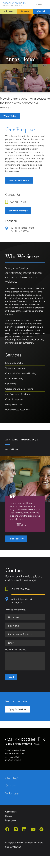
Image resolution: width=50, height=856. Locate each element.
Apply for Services (17, 709)
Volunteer (8, 11)
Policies (8, 816)
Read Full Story (16, 538)
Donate (25, 11)
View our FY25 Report (19, 180)
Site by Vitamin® (13, 847)
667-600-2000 (12, 757)
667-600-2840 (18, 202)
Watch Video (9, 116)
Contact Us (11, 811)
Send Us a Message (18, 210)
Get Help (41, 11)
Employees (10, 820)
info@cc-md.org (13, 760)
